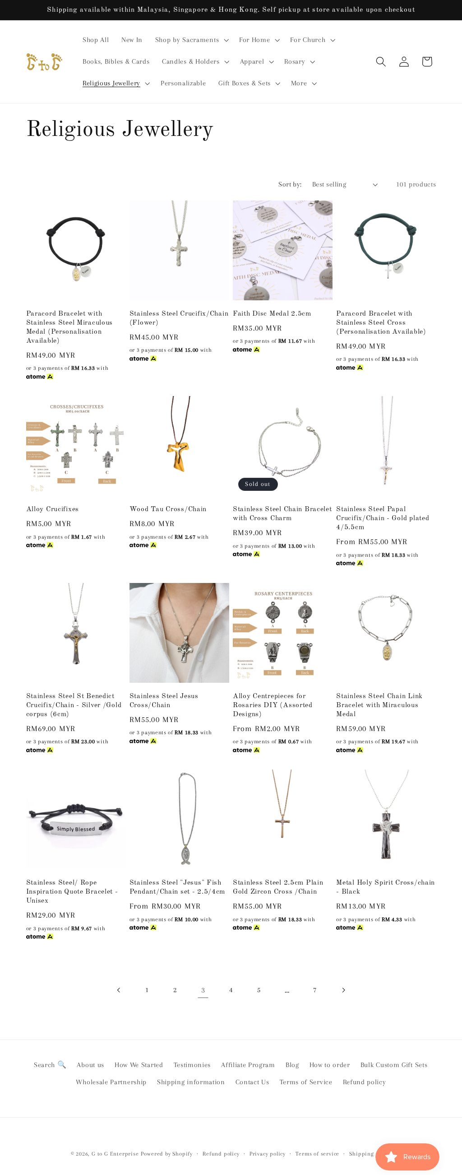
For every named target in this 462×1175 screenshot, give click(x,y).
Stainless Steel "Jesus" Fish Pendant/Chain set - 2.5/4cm (177, 887)
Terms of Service (306, 1082)
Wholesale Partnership (111, 1082)
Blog (292, 1065)
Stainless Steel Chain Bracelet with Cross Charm (282, 514)
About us (90, 1065)
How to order (330, 1065)
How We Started (139, 1065)
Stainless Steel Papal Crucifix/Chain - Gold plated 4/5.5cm (382, 518)
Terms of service (317, 1154)
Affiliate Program (248, 1065)
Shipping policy (370, 1154)
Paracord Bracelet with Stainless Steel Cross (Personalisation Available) (381, 323)
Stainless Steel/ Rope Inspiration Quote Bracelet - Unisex (72, 892)
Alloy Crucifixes (52, 509)
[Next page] (343, 990)
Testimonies (192, 1065)
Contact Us (252, 1082)
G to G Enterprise (115, 1154)
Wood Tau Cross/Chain (168, 509)
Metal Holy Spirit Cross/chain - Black (385, 887)
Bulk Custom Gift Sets (394, 1065)
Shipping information (191, 1082)
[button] (191, 40)
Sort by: (290, 184)
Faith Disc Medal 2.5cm (272, 313)
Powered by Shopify (167, 1154)
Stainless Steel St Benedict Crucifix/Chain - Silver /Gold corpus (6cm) (74, 705)
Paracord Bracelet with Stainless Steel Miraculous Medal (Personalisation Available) (69, 327)
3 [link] (203, 989)
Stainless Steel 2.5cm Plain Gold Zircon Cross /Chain (278, 887)
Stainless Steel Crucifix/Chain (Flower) (179, 318)
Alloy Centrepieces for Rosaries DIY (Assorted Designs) (273, 705)
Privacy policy (267, 1154)
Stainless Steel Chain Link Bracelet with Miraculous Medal (379, 705)
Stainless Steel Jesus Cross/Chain (164, 701)
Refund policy (364, 1082)
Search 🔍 (50, 1065)
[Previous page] (118, 990)
